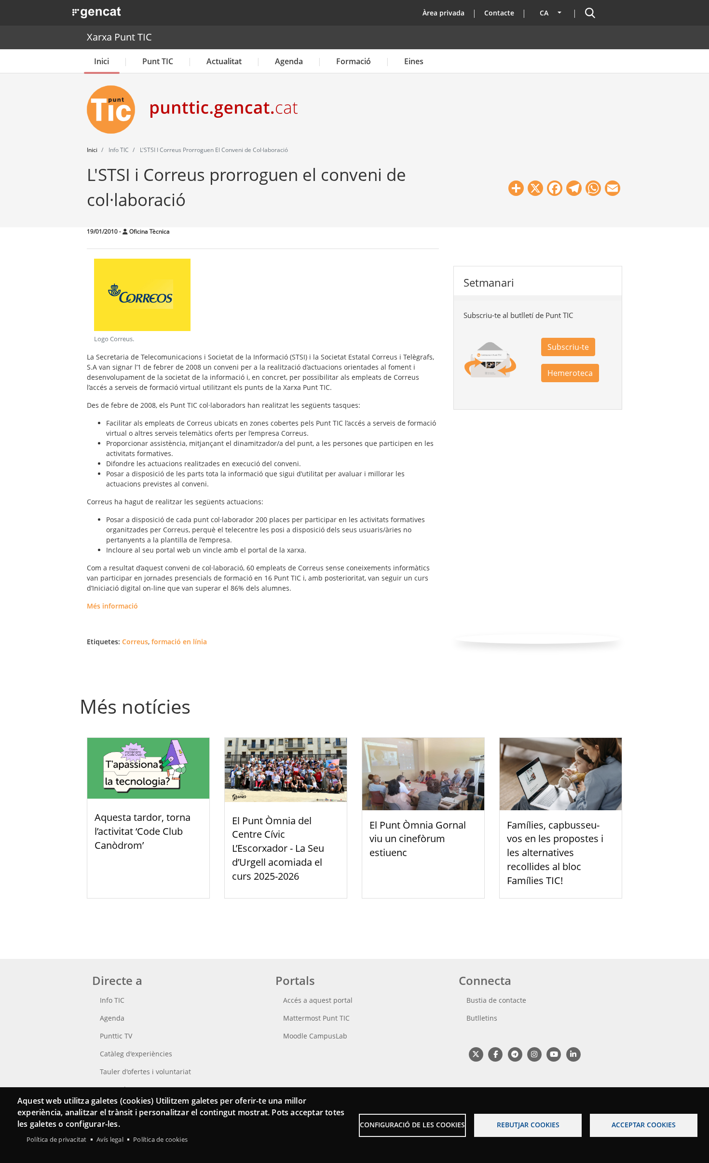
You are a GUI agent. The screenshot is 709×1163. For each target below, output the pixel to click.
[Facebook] (495, 1054)
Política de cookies (160, 1139)
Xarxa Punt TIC (119, 36)
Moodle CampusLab (315, 1035)
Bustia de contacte (496, 1000)
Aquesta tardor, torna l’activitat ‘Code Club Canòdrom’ (143, 831)
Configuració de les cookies (412, 1124)
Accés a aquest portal (318, 1000)
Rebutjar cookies (528, 1124)
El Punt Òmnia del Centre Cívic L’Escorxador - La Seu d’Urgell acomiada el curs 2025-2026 (278, 848)
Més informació (112, 605)
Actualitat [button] (224, 61)
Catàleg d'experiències (136, 1053)
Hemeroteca (570, 373)
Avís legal (109, 1139)
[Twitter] (476, 1054)
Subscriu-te (568, 347)
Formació (353, 61)
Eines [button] (413, 61)
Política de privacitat (56, 1139)
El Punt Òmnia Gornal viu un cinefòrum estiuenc (417, 838)
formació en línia (179, 641)
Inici (101, 61)
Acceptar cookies (644, 1124)
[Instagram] (534, 1054)
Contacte (499, 12)
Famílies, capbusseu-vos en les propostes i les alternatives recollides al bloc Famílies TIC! (555, 852)
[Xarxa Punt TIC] (115, 109)
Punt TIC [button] (157, 61)
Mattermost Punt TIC (316, 1018)
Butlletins (481, 1018)
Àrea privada (443, 12)
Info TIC (112, 1000)
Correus (135, 641)
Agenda (289, 61)
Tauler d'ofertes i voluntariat (145, 1071)
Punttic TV (116, 1035)
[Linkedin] (573, 1054)
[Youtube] (554, 1054)
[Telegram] (515, 1054)
